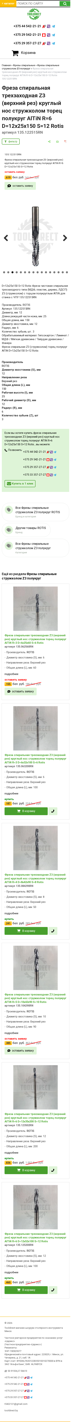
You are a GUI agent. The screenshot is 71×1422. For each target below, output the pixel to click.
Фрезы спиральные (24, 65)
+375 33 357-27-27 (35, 474)
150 (4, 388)
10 (42, 272)
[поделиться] (49, 141)
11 (46, 272)
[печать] (57, 141)
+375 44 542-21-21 (27, 26)
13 (54, 272)
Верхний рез (9, 381)
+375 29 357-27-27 (27, 43)
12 (50, 272)
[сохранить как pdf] (65, 141)
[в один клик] (52, 811)
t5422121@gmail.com (16, 1404)
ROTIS (5, 366)
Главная (6, 65)
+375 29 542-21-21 (27, 34)
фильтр (12, 141)
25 (3, 396)
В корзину (28, 811)
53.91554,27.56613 (17, 1371)
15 (63, 272)
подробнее (11, 674)
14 (59, 272)
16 (67, 272)
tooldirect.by (11, 1410)
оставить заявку (23, 185)
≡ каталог (8, 3)
